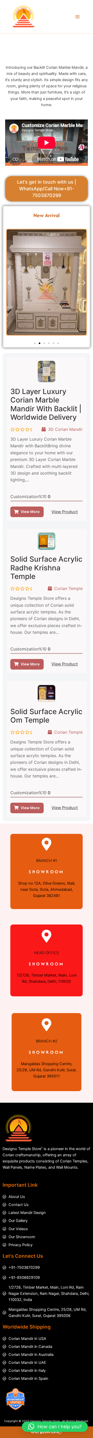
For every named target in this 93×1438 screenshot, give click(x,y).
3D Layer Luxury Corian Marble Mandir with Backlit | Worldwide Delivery (46, 404)
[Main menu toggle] (77, 16)
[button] (9, 283)
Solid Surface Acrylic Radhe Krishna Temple (46, 568)
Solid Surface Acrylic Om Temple (46, 716)
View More (30, 511)
